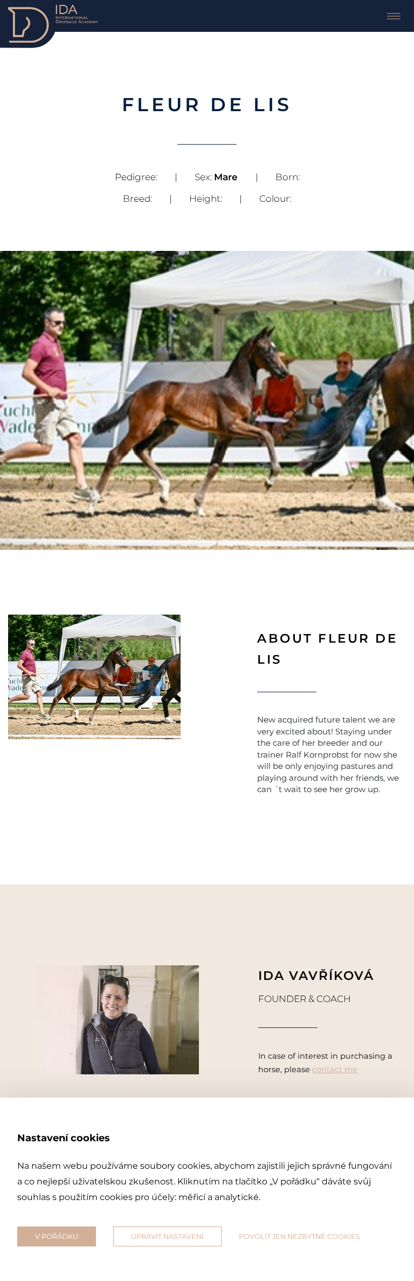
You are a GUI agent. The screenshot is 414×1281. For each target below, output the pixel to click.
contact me (334, 1069)
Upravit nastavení (167, 1236)
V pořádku (56, 1236)
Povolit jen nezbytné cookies (299, 1236)
